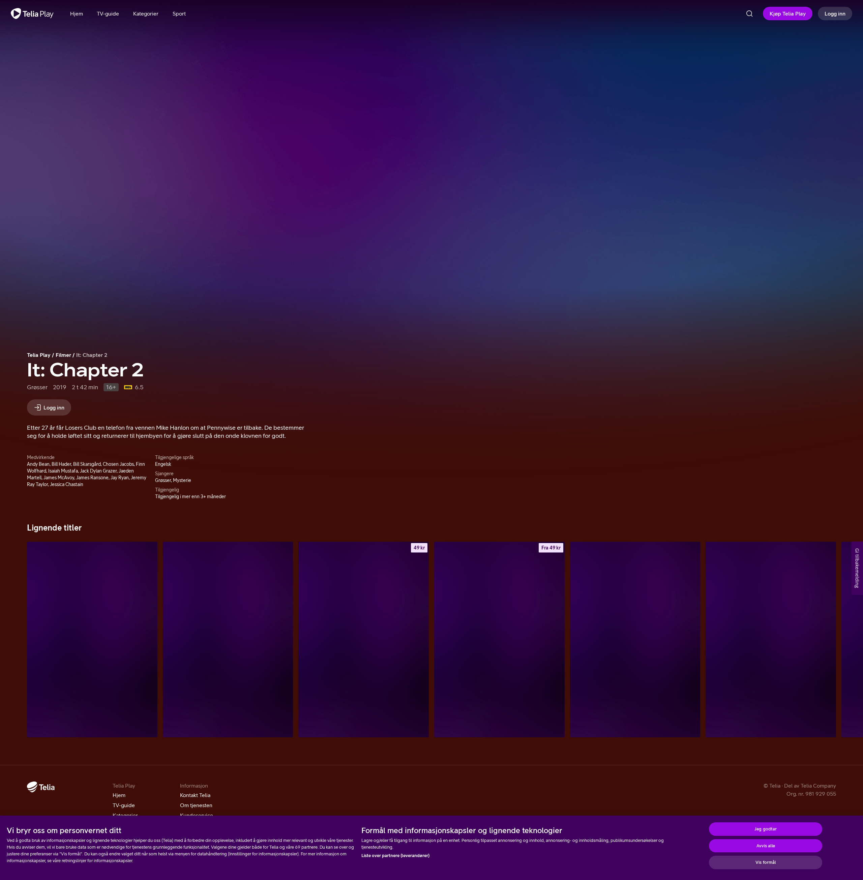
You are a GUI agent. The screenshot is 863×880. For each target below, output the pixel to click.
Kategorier (125, 815)
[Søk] (749, 13)
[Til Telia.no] (41, 787)
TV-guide (124, 805)
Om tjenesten (196, 805)
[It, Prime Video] (92, 639)
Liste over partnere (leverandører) (395, 855)
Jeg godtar (765, 828)
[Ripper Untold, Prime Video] (771, 639)
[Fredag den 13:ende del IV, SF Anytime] (499, 639)
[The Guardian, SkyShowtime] (635, 639)
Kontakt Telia (195, 795)
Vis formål (765, 862)
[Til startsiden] (32, 13)
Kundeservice (196, 815)
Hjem (119, 795)
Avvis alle (765, 845)
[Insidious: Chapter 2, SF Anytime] (363, 639)
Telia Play (39, 355)
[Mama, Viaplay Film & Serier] (228, 639)
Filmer (63, 355)
